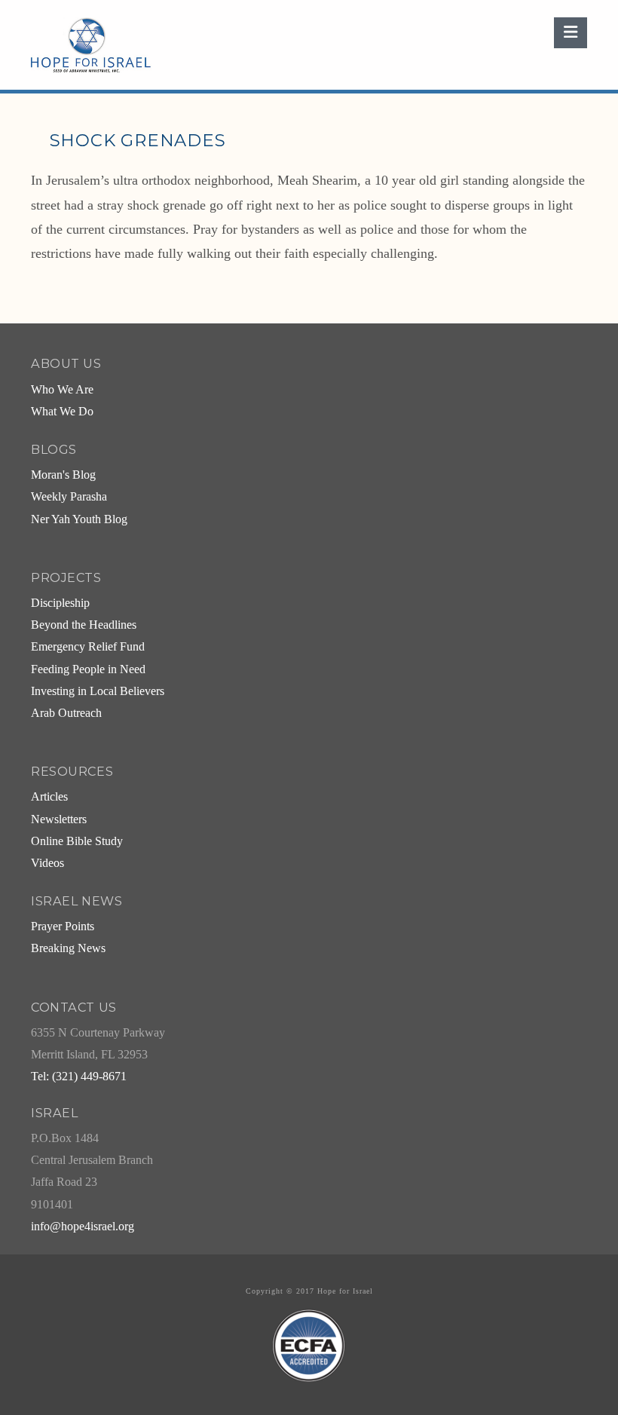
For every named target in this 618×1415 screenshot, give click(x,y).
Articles (49, 797)
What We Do (62, 411)
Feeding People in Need (88, 669)
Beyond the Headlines (83, 625)
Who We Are (62, 390)
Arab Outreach (66, 713)
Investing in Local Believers (97, 691)
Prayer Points (62, 926)
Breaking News (68, 948)
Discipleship (60, 603)
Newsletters (59, 819)
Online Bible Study (77, 841)
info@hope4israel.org (82, 1226)
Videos (47, 863)
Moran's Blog (63, 475)
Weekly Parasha (69, 497)
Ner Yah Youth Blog (79, 519)
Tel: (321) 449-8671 (79, 1076)
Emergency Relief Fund (88, 647)
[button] (570, 32)
